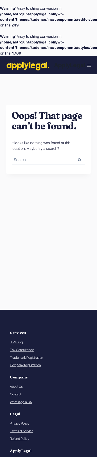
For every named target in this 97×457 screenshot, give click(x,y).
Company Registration (25, 365)
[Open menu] (89, 65)
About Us (16, 386)
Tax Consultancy (22, 350)
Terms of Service (21, 431)
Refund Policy (19, 438)
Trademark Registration (26, 357)
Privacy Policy (19, 423)
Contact (15, 394)
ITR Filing (16, 342)
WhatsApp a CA (21, 402)
